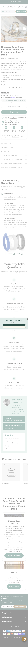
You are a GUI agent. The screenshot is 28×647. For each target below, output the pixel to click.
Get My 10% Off (14, 324)
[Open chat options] (24, 639)
